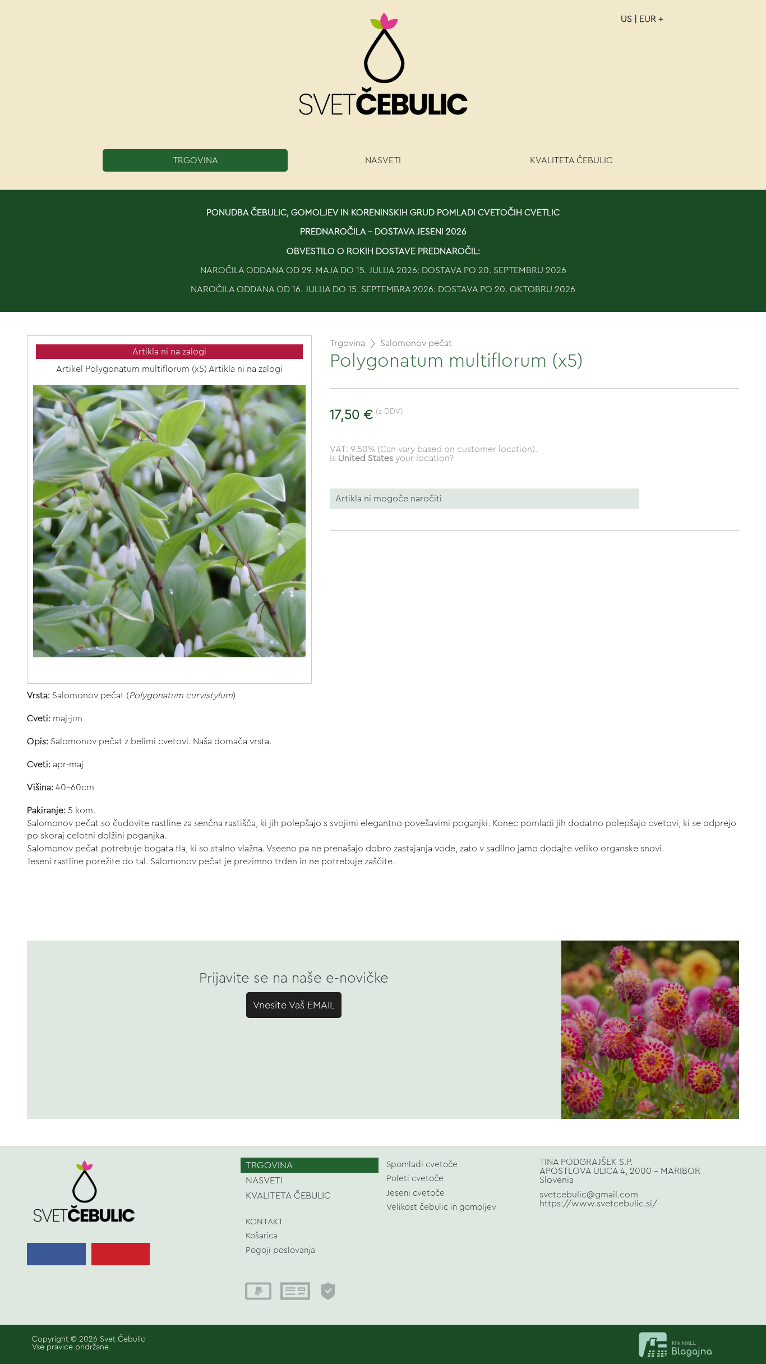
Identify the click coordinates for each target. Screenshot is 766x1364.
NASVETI (383, 160)
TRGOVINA (195, 160)
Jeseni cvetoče (415, 1193)
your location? (396, 458)
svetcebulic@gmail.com (588, 1194)
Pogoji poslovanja (280, 1250)
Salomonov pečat (416, 343)
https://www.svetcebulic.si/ (598, 1203)
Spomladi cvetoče (422, 1164)
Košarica (262, 1236)
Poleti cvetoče (415, 1178)
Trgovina (347, 343)
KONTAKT (264, 1222)
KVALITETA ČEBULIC (571, 160)
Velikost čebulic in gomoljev (441, 1207)
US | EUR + (642, 19)
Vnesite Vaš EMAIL (294, 1005)
